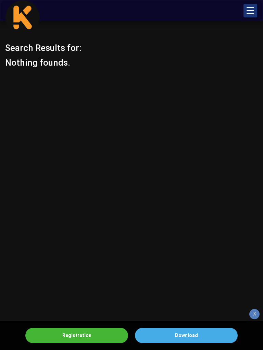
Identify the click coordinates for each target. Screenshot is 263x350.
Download (186, 335)
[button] (250, 10)
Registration (76, 335)
